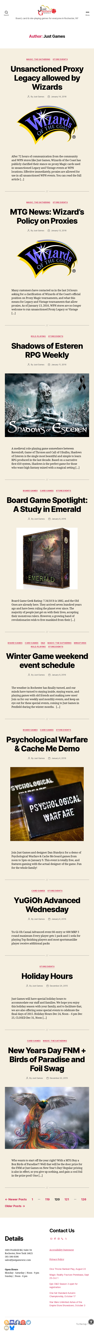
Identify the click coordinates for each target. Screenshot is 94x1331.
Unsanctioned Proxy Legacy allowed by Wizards (47, 78)
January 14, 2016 (58, 96)
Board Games (30, 491)
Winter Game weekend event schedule (47, 660)
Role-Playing (38, 336)
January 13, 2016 (58, 230)
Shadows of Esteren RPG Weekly (47, 350)
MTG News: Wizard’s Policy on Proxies (47, 216)
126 (83, 1199)
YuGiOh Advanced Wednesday (47, 904)
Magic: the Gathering (38, 59)
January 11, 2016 (58, 364)
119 (47, 1199)
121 (67, 1199)
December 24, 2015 (59, 986)
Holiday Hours (47, 976)
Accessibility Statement (61, 1250)
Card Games (47, 491)
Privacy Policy (56, 1259)
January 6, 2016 (59, 519)
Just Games (39, 96)
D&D (43, 643)
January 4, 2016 (59, 758)
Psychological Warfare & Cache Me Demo (47, 744)
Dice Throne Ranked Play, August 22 (67, 1269)
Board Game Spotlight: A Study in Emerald (47, 504)
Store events (60, 59)
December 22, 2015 (59, 1078)
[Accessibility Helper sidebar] (91, 1322)
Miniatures (80, 643)
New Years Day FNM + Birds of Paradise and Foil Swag (47, 1059)
